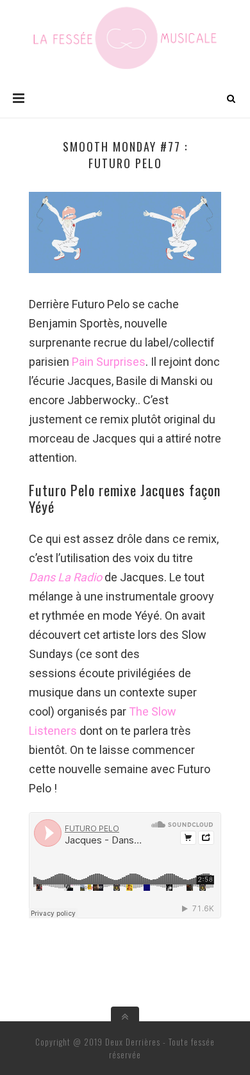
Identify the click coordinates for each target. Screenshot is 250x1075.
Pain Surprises (109, 361)
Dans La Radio (65, 577)
